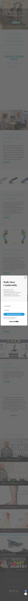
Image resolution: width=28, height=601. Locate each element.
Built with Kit (14, 321)
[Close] (25, 277)
